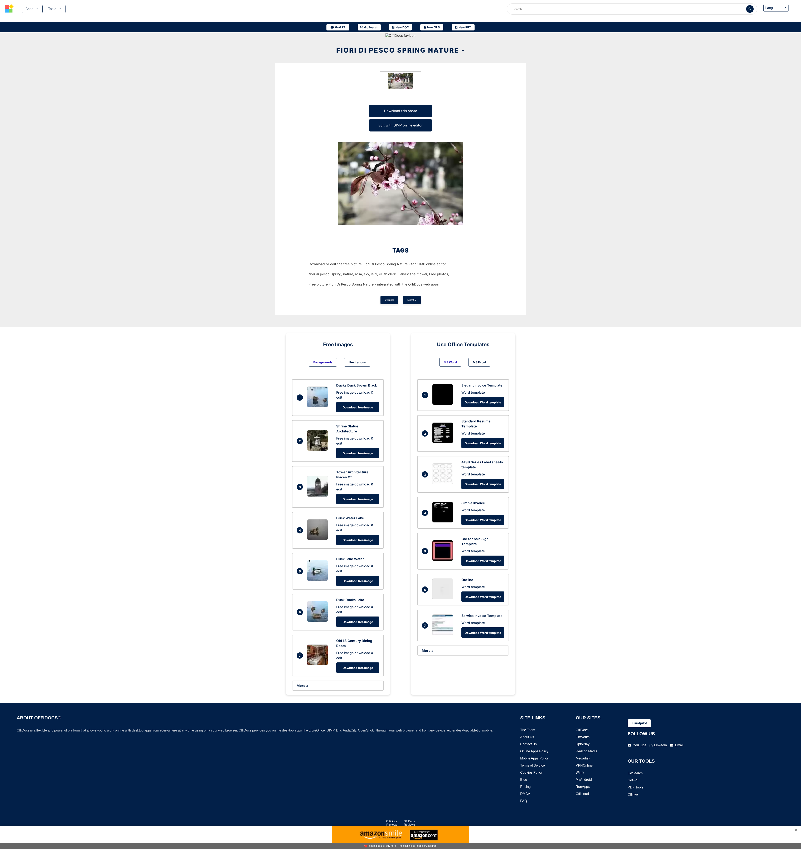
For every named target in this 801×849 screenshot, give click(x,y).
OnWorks (582, 737)
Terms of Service (532, 765)
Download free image (358, 407)
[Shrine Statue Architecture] (318, 449)
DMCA (525, 794)
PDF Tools (635, 787)
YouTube (639, 745)
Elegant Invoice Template (482, 385)
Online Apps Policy (534, 751)
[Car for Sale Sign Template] (443, 560)
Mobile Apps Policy (534, 758)
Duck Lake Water (350, 559)
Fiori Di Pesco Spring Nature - (400, 50)
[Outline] (443, 598)
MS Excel (479, 362)
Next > (412, 300)
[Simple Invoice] (443, 521)
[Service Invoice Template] (443, 634)
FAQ (523, 801)
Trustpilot (639, 723)
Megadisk (583, 758)
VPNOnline (584, 765)
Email (679, 745)
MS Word (450, 362)
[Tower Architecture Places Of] (318, 495)
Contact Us (528, 744)
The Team (527, 730)
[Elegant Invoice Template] (443, 404)
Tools (52, 9)
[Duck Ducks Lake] (318, 621)
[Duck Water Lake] (318, 539)
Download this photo (400, 111)
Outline (467, 580)
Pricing (525, 786)
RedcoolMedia (586, 751)
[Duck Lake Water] (318, 580)
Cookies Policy (531, 772)
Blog (523, 779)
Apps (29, 9)
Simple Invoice (473, 503)
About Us (527, 737)
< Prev (389, 300)
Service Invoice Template (482, 616)
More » (302, 685)
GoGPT (633, 780)
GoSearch (635, 773)
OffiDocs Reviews (391, 823)
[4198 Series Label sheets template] (443, 483)
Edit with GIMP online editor (400, 125)
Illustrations (357, 362)
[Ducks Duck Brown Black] (318, 406)
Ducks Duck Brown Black (356, 385)
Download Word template (483, 402)
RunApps (583, 786)
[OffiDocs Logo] (9, 9)
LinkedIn (660, 745)
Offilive (633, 794)
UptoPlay (582, 744)
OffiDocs (582, 730)
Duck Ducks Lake (350, 600)
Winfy (580, 772)
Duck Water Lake (350, 518)
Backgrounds (322, 362)
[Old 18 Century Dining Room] (318, 664)
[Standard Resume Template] (443, 442)
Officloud (582, 794)
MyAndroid (584, 779)
